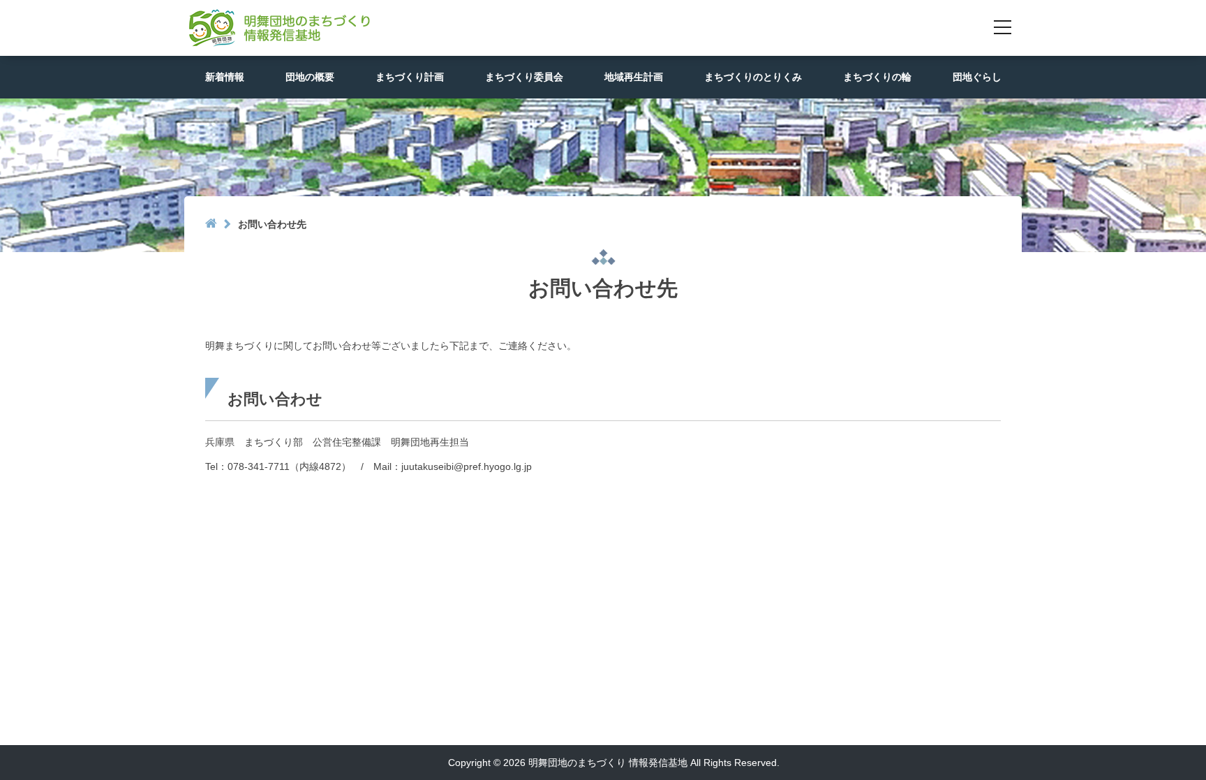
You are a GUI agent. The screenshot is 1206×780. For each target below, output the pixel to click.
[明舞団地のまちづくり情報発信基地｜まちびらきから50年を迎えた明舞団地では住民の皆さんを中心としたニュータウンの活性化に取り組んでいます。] (277, 27)
